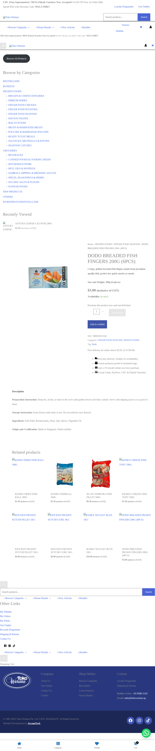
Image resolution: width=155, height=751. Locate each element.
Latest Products (86, 690)
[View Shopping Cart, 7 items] (140, 27)
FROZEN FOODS (12, 91)
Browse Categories (88, 681)
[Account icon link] (150, 27)
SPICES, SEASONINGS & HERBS (26, 177)
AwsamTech (34, 723)
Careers (44, 695)
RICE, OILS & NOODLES (21, 168)
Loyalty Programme (124, 6)
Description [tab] (18, 391)
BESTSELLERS (11, 81)
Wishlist (119, 31)
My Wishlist (6, 612)
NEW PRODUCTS (12, 191)
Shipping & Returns (9, 634)
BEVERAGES (15, 155)
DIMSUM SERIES (17, 100)
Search (144, 17)
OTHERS (8, 197)
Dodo (94, 344)
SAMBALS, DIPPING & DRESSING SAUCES (32, 173)
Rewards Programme (10, 629)
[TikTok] (14, 645)
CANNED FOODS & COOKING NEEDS (29, 159)
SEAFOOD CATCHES (19, 145)
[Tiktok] (148, 720)
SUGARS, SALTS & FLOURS (23, 182)
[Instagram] (9, 645)
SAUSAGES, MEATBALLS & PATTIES (28, 141)
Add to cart (117, 312)
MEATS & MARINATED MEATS (25, 127)
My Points (5, 620)
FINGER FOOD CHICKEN (22, 105)
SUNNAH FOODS (18, 186)
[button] (28, 27)
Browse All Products (16, 58)
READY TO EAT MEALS (21, 136)
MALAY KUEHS (17, 123)
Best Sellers (84, 685)
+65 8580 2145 (140, 693)
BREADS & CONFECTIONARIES (26, 96)
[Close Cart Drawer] (4, 658)
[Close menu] (4, 584)
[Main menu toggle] (3, 46)
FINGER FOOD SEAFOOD (22, 114)
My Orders (5, 616)
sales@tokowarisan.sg (135, 698)
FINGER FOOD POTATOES (23, 109)
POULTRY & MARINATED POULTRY (28, 132)
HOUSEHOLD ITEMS (19, 164)
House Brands (86, 695)
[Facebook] (5, 645)
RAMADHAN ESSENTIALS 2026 (20, 202)
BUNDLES (9, 86)
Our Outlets (144, 6)
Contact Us (5, 638)
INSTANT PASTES (18, 118)
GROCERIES (10, 150)
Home (90, 244)
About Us (45, 681)
